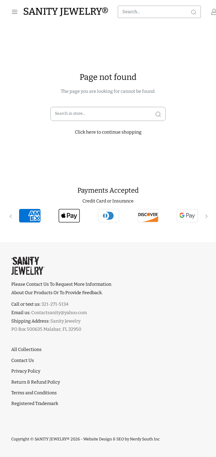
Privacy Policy (25, 371)
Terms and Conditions (34, 392)
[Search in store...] (158, 114)
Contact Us (22, 360)
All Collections (26, 349)
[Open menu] (14, 11)
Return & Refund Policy (35, 382)
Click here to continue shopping (108, 132)
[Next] (206, 216)
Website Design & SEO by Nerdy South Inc (121, 439)
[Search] (193, 12)
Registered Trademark (34, 403)
